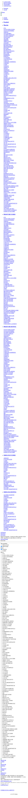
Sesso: (2, 548)
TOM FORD (7, 198)
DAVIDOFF (7, 79)
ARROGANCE (7, 41)
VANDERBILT (7, 206)
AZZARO (6, 43)
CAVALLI (6, 65)
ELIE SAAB (7, 87)
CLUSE (5, 75)
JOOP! (5, 127)
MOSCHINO (7, 161)
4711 (5, 28)
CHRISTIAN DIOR (8, 71)
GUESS (5, 111)
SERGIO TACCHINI (9, 190)
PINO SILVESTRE (8, 168)
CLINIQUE (6, 74)
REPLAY (6, 176)
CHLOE (6, 68)
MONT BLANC (8, 158)
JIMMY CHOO (7, 123)
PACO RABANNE (8, 165)
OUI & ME (6, 164)
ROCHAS (6, 180)
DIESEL (6, 82)
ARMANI (6, 40)
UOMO (4, 551)
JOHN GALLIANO (8, 125)
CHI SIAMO (7, 4)
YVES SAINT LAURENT (10, 210)
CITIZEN (6, 72)
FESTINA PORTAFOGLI (10, 95)
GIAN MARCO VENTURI (10, 105)
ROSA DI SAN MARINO (10, 183)
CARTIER (6, 63)
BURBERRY (7, 55)
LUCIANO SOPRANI (9, 149)
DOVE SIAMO (7, 3)
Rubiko (16, 794)
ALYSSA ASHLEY (8, 36)
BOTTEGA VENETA (9, 51)
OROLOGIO (5, 545)
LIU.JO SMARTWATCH (10, 144)
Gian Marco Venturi (8, 263)
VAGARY (6, 202)
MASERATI (7, 152)
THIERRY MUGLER (9, 195)
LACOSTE (6, 134)
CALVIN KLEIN (8, 59)
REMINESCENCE (8, 173)
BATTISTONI (7, 44)
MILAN (6, 156)
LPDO (5, 148)
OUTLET (3, 535)
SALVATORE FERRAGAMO (11, 185)
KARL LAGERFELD (9, 130)
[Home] (3, 12)
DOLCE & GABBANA (9, 83)
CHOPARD (6, 69)
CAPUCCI (6, 60)
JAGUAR (6, 121)
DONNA (4, 549)
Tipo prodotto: (4, 543)
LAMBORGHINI (8, 137)
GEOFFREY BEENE (9, 103)
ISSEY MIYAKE (8, 119)
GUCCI (5, 109)
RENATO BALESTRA (9, 175)
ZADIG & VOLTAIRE (9, 211)
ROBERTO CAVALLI (9, 177)
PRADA (6, 171)
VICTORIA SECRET (9, 208)
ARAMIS (6, 38)
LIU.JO (5, 142)
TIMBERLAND (8, 196)
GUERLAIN (7, 110)
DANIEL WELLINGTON (10, 78)
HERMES (6, 114)
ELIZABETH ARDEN (9, 88)
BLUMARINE (7, 49)
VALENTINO (7, 204)
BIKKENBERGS (8, 47)
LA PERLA (6, 133)
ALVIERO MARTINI (9, 34)
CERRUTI (6, 67)
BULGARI (6, 53)
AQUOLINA (7, 37)
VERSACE (6, 207)
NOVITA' (3, 534)
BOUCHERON (7, 52)
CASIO (5, 64)
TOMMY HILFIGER (9, 199)
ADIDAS (6, 32)
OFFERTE (3, 532)
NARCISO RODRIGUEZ (10, 163)
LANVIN (6, 140)
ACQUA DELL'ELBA (9, 29)
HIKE (5, 115)
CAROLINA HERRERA (10, 61)
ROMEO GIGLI (8, 181)
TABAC (6, 194)
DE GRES (6, 80)
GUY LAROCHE (8, 113)
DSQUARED (7, 84)
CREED (6, 76)
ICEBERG (6, 118)
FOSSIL (6, 99)
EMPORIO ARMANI (9, 90)
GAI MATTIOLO (8, 101)
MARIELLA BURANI (9, 150)
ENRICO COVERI (8, 91)
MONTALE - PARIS (9, 160)
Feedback (6, 19)
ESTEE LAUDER (8, 92)
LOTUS (6, 145)
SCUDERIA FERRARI (9, 187)
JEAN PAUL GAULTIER (10, 122)
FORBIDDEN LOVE (9, 98)
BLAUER (6, 48)
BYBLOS (6, 56)
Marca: (2, 552)
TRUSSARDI (7, 200)
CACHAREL (7, 57)
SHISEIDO (6, 191)
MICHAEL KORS (8, 154)
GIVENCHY (7, 106)
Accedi (5, 9)
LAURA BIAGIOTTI (9, 141)
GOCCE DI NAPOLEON (10, 107)
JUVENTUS (7, 129)
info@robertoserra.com (6, 781)
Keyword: (3, 540)
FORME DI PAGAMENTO (7, 790)
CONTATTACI (7, 6)
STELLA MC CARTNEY (10, 192)
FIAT (5, 96)
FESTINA (6, 94)
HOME (5, 18)
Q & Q (5, 172)
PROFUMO (5, 546)
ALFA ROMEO (7, 33)
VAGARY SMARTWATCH (10, 203)
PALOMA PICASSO (9, 167)
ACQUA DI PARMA (9, 30)
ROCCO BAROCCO (9, 179)
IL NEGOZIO (7, 1)
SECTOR (6, 188)
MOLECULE (7, 157)
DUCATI (6, 86)
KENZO (6, 132)
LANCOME (7, 138)
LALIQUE (6, 136)
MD (5, 153)
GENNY (6, 102)
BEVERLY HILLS (8, 45)
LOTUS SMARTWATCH (10, 146)
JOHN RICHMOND (9, 126)
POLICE (6, 169)
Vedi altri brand (4, 539)
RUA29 (5, 184)
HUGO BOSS (7, 117)
